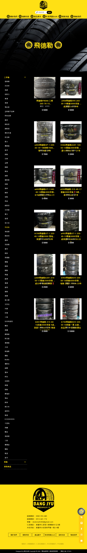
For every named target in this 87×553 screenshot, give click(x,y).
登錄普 (7, 81)
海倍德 (7, 231)
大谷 (6, 347)
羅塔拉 (7, 364)
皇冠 (6, 287)
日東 (6, 159)
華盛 (6, 274)
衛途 (6, 415)
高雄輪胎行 (31, 544)
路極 (6, 266)
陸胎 (6, 389)
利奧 (6, 309)
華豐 (6, 385)
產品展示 (37, 16)
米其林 (7, 86)
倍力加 (7, 223)
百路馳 (7, 244)
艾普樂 (7, 210)
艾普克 (7, 304)
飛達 (6, 201)
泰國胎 (7, 257)
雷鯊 (6, 291)
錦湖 (6, 171)
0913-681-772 (41, 519)
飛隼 (6, 184)
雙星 (6, 326)
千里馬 (7, 423)
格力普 (7, 300)
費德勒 (7, 146)
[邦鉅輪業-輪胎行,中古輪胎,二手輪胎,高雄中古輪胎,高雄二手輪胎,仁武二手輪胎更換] (43, 5)
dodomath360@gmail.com (43, 522)
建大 (6, 141)
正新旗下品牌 (9, 111)
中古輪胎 (60, 544)
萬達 (6, 283)
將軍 (6, 402)
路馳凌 (7, 129)
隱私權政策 (44, 551)
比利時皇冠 (9, 321)
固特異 (7, 124)
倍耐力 (7, 94)
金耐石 (7, 411)
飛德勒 (7, 227)
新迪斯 (7, 351)
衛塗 (6, 453)
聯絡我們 (77, 16)
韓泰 (6, 193)
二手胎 (6, 77)
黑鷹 (6, 330)
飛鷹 (6, 428)
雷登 (6, 249)
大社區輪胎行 (51, 544)
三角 (6, 317)
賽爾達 (7, 445)
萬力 (6, 214)
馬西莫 (7, 436)
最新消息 (65, 16)
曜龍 (6, 449)
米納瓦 (7, 381)
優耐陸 (7, 180)
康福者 (7, 394)
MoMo (7, 360)
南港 (6, 103)
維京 (6, 120)
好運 (6, 313)
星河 (6, 458)
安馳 (6, 197)
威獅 (6, 368)
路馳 (6, 270)
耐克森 (7, 338)
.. (59, 551)
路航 (6, 167)
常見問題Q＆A (51, 16)
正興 (6, 163)
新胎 (6, 462)
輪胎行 (24, 544)
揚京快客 (26, 551)
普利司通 (8, 133)
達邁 (6, 296)
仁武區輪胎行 (41, 544)
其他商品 (7, 467)
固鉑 (6, 154)
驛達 (6, 432)
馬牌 (6, 90)
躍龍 (6, 355)
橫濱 (6, 99)
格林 (6, 188)
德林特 (7, 236)
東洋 (6, 150)
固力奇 (7, 407)
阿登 (6, 377)
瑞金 (6, 398)
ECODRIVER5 (10, 419)
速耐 (6, 176)
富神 (6, 372)
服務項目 (25, 16)
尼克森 (7, 137)
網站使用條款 (54, 551)
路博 (6, 279)
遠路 (6, 253)
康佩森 (7, 334)
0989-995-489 (41, 516)
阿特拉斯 (8, 116)
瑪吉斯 (7, 107)
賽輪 (6, 262)
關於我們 (13, 16)
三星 (6, 440)
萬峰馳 (7, 343)
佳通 (6, 218)
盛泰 (6, 240)
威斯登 (7, 205)
